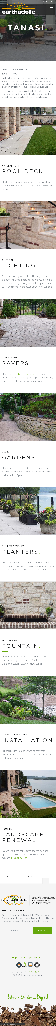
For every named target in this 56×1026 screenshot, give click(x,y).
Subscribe (42, 930)
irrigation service (19, 858)
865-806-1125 (48, 2)
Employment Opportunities (28, 957)
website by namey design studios (12, 1024)
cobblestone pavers (25, 374)
